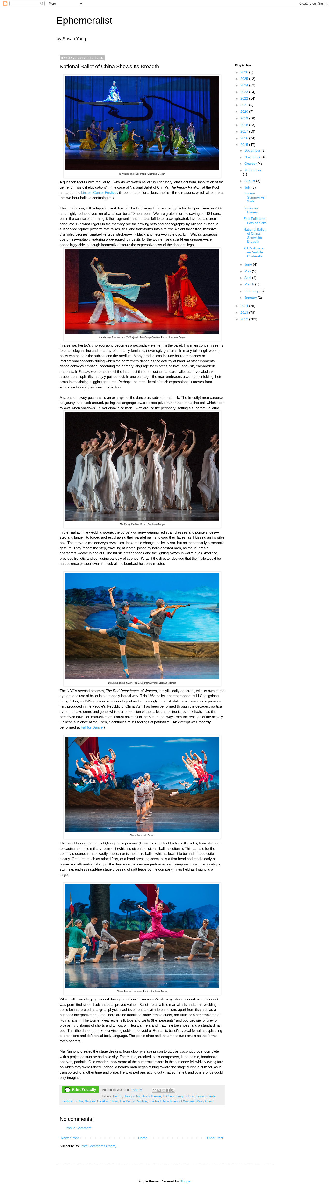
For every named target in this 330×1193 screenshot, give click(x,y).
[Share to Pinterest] (172, 1090)
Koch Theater (151, 1096)
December (252, 150)
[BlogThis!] (159, 1090)
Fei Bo (117, 1096)
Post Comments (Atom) (98, 1146)
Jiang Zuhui (132, 1096)
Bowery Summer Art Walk (254, 197)
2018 (244, 125)
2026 (244, 72)
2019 (244, 118)
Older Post (215, 1138)
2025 (244, 79)
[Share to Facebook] (168, 1090)
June (248, 264)
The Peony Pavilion (133, 1101)
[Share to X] (163, 1090)
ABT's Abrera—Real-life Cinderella (254, 252)
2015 (244, 145)
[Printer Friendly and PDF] (80, 1090)
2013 (244, 312)
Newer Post (70, 1138)
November (252, 157)
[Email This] (154, 1090)
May (248, 271)
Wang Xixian (204, 1101)
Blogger (185, 1181)
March (249, 284)
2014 (244, 306)
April (248, 278)
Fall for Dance (92, 727)
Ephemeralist (84, 20)
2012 (244, 319)
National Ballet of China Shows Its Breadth (254, 235)
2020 (244, 111)
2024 (244, 85)
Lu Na (79, 1101)
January (251, 297)
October (251, 163)
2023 (244, 92)
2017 (244, 131)
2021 (244, 105)
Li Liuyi (189, 1096)
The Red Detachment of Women (171, 1101)
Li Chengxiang (173, 1096)
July (247, 187)
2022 (244, 98)
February (251, 291)
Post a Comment (78, 1128)
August (250, 181)
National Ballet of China (101, 1101)
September (252, 170)
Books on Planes (251, 210)
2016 (244, 138)
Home (142, 1138)
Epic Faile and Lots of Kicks (255, 221)
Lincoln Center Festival (99, 192)
